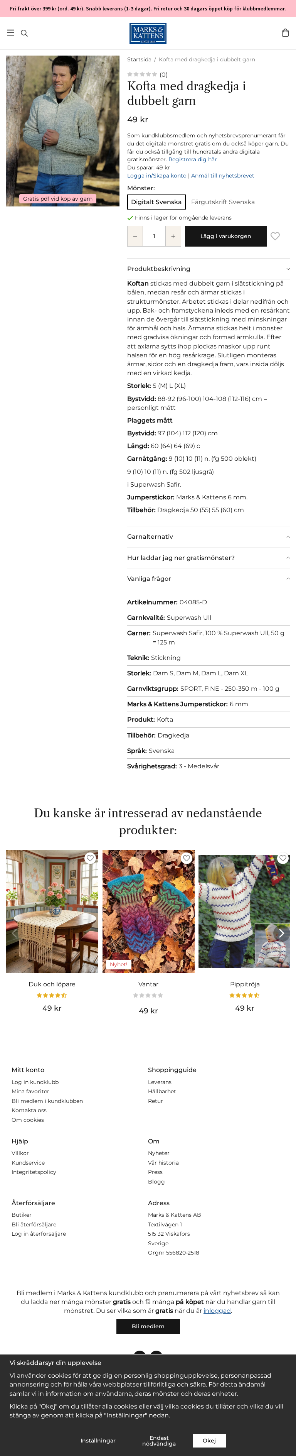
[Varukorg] (285, 33)
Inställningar (98, 1440)
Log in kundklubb (35, 1082)
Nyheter (159, 1153)
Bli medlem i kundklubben (47, 1100)
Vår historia (163, 1162)
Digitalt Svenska (156, 202)
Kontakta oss (29, 1110)
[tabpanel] (208, 402)
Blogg (156, 1181)
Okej (209, 1440)
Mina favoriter (30, 1091)
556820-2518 (182, 1252)
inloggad (217, 1310)
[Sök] (24, 33)
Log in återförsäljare (39, 1233)
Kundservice (28, 1162)
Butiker (22, 1214)
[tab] (208, 268)
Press (155, 1172)
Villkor (20, 1153)
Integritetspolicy (34, 1172)
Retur (155, 1100)
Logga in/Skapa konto (157, 175)
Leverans (160, 1082)
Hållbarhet (162, 1091)
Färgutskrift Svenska (223, 202)
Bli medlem (148, 1326)
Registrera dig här (192, 159)
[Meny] (10, 33)
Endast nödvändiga (159, 1440)
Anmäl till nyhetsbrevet (222, 175)
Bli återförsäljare (34, 1224)
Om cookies (28, 1119)
